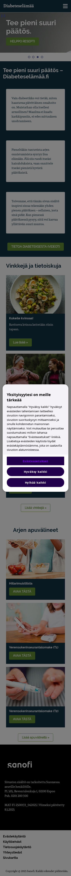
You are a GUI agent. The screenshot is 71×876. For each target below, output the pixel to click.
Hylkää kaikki (35, 482)
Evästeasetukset (35, 461)
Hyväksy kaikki (35, 471)
